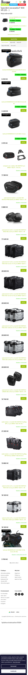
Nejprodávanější (5, 45)
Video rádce (3, 595)
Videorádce (14, 5)
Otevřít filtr (14, 39)
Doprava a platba (5, 575)
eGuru (17, 612)
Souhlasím (13, 671)
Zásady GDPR (4, 581)
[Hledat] (16, 2)
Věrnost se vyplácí (5, 597)
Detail (23, 78)
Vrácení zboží (4, 577)
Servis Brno (3, 599)
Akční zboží (5, 5)
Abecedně (13, 45)
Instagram (3, 603)
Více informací (16, 662)
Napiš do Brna (18, 577)
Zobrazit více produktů (13, 34)
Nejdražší (19, 42)
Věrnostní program (5, 583)
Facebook (3, 601)
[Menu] (24, 2)
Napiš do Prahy (18, 579)
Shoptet (13, 612)
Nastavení (13, 666)
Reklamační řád (4, 579)
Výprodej (22, 5)
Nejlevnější (12, 42)
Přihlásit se (17, 575)
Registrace (17, 573)
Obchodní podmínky (5, 573)
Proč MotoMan (4, 593)
